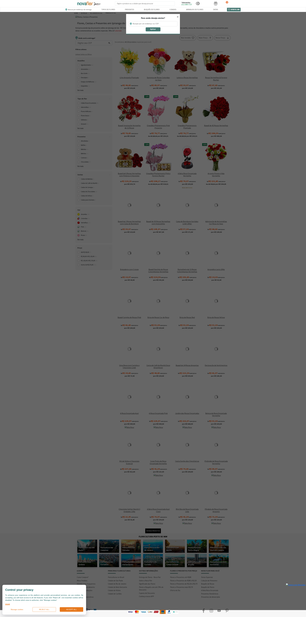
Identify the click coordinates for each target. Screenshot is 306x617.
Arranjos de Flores (194, 9)
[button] (197, 3)
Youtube (219, 610)
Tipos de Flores (108, 9)
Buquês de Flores (152, 9)
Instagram (211, 610)
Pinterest (227, 610)
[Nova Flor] (89, 3)
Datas (215, 9)
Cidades (172, 9)
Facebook (203, 610)
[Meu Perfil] (206, 3)
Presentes (129, 9)
